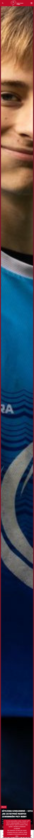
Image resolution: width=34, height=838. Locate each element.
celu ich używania (15, 823)
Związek (3, 807)
